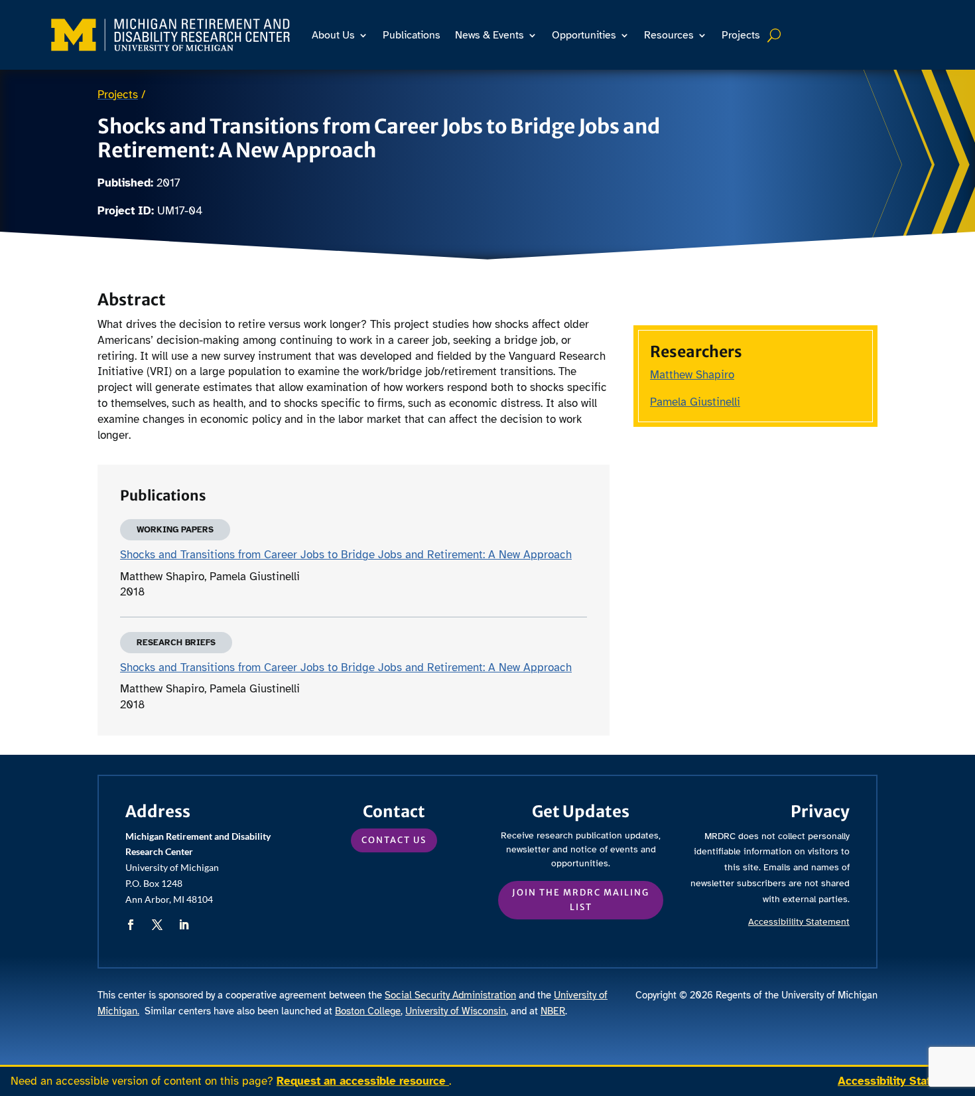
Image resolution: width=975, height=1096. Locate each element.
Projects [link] (741, 35)
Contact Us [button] (393, 840)
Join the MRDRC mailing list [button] (580, 900)
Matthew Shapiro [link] (692, 375)
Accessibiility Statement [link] (799, 921)
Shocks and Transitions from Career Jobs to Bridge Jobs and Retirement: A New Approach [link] (346, 555)
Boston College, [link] (369, 1011)
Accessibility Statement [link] (901, 1081)
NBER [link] (553, 1011)
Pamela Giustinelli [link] (695, 402)
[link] (170, 35)
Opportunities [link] (584, 35)
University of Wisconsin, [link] (456, 1011)
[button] (130, 924)
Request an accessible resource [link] (363, 1081)
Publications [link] (411, 35)
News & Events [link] (489, 35)
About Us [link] (333, 35)
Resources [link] (669, 35)
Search (775, 35)
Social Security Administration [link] (450, 995)
